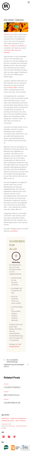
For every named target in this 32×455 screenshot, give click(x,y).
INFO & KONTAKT (21, 420)
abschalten (14, 231)
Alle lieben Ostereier (14, 19)
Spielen (21, 46)
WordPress (12, 426)
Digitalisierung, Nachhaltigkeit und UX (14, 365)
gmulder (5, 424)
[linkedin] (4, 437)
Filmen (6, 46)
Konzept (6, 384)
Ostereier (7, 34)
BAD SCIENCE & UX (11, 395)
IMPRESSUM (5, 418)
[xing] (9, 437)
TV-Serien (12, 46)
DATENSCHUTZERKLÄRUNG (18, 418)
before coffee (12, 87)
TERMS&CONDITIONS (8, 420)
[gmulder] (6, 10)
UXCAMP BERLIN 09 (12, 403)
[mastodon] (15, 437)
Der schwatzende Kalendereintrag (12, 361)
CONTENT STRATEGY (12, 387)
